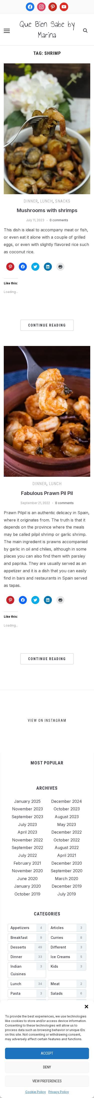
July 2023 (27, 824)
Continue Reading (47, 325)
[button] (86, 1006)
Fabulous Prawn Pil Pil (47, 493)
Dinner (31, 201)
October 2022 (67, 839)
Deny (47, 1067)
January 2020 (27, 886)
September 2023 (27, 816)
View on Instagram (47, 720)
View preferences (47, 1081)
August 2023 (67, 816)
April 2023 (27, 832)
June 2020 (27, 878)
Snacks (62, 201)
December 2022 (66, 832)
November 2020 (27, 870)
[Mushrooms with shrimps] (47, 66)
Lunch (46, 201)
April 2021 (66, 855)
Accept (47, 1053)
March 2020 (66, 878)
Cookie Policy (35, 1092)
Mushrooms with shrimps (47, 210)
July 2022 (27, 855)
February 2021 (27, 863)
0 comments (59, 220)
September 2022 (27, 847)
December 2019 (67, 886)
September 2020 (66, 870)
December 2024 (66, 801)
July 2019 (66, 893)
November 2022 (27, 839)
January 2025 (27, 801)
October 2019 (27, 893)
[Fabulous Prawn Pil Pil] (47, 349)
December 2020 (66, 863)
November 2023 (27, 808)
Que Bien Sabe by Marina (47, 29)
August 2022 (67, 847)
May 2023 (66, 824)
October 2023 (67, 808)
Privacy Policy (58, 1092)
